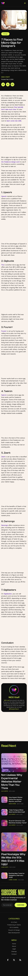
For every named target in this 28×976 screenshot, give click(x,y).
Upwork (4, 196)
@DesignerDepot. (14, 709)
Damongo (4, 525)
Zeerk (3, 457)
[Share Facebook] (3, 84)
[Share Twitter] (8, 84)
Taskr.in (3, 395)
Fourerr (3, 331)
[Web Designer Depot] (3, 3)
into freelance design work (10, 162)
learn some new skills (14, 121)
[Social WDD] (8, 960)
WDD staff (7, 700)
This (2, 265)
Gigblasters (8, 594)
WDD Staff (14, 697)
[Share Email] (12, 84)
